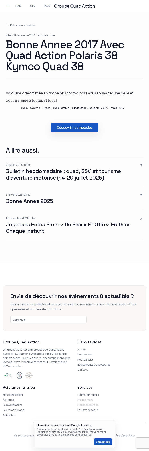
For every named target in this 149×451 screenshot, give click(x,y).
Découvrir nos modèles (74, 127)
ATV (32, 6)
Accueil (81, 349)
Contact (82, 369)
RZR (18, 6)
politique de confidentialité (76, 434)
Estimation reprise (88, 394)
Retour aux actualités (22, 25)
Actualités (9, 415)
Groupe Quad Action (74, 6)
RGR (47, 6)
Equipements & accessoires (93, 364)
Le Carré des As (86, 409)
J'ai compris (103, 441)
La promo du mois (13, 409)
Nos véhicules (85, 359)
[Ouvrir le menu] (8, 5)
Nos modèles (85, 354)
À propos (8, 399)
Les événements (12, 404)
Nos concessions (13, 394)
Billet (9, 35)
